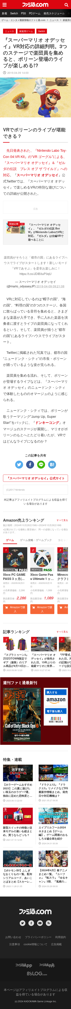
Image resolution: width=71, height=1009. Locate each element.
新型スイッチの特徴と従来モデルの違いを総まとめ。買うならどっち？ (17, 831)
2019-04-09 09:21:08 (50, 286)
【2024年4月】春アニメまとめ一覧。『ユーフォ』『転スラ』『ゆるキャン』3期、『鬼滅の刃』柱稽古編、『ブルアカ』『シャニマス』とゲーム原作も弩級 (53, 875)
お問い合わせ (13, 937)
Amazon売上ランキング (23, 520)
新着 (4, 13)
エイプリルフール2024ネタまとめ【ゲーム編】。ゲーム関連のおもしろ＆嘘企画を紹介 (53, 833)
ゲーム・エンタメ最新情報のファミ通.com (23, 20)
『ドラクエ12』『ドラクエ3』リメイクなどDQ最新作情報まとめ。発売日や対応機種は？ (53, 790)
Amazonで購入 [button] (17, 609)
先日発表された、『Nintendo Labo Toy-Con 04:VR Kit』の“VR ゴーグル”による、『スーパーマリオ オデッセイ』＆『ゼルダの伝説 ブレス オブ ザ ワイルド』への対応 (35, 162)
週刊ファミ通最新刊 (20, 682)
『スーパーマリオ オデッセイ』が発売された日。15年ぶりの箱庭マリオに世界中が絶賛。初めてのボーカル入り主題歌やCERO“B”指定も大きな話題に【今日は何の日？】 (44, 660)
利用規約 (60, 937)
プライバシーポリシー (38, 937)
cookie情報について (35, 944)
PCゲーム (35, 13)
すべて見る (62, 520)
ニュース (54, 20)
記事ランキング (16, 631)
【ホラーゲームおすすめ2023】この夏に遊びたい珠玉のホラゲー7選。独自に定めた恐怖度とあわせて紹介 (17, 790)
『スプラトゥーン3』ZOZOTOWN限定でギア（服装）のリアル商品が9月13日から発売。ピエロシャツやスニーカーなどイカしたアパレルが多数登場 (16, 660)
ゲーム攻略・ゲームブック (36, 540)
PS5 (23, 13)
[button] (55, 701)
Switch (14, 13)
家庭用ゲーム (26, 31)
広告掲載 (56, 944)
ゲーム (10, 540)
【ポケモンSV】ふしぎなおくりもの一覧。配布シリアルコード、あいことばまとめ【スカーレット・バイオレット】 (17, 876)
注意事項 (14, 944)
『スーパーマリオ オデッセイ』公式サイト (35, 478)
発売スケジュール (54, 13)
